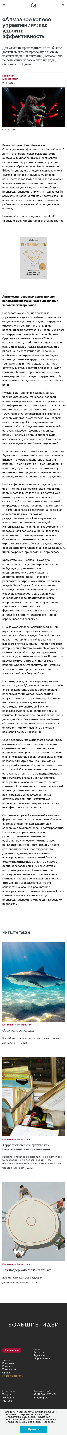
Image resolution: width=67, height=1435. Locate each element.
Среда (6, 1373)
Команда (7, 1366)
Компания (8, 1363)
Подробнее (48, 1422)
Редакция (39, 1355)
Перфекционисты (12, 1376)
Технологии (9, 1369)
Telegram (7, 1394)
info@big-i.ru (41, 1398)
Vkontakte (8, 1398)
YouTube (7, 1401)
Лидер (6, 1360)
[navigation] (16, 1363)
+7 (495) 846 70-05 (45, 1394)
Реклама (39, 1352)
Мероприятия (42, 1359)
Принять (33, 1429)
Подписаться (11, 1350)
